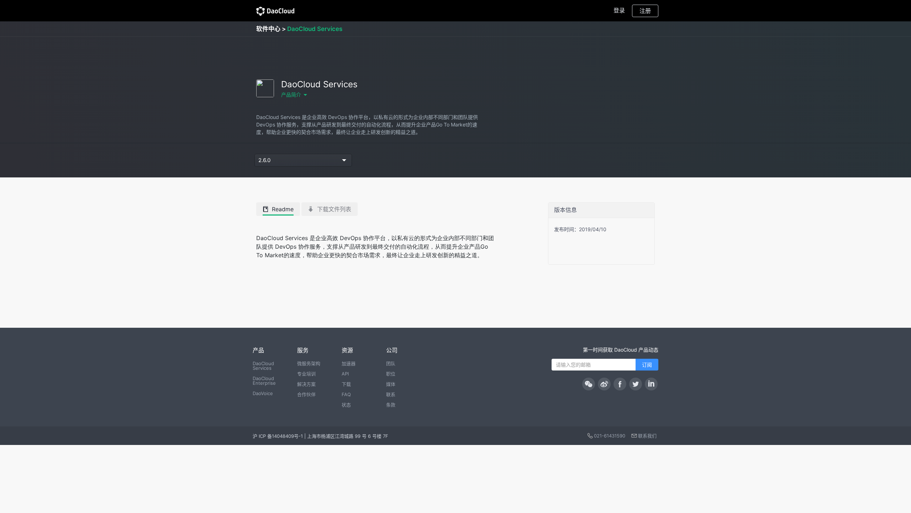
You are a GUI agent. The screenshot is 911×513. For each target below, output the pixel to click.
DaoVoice (263, 393)
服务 (303, 350)
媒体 (390, 384)
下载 (346, 384)
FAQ (346, 394)
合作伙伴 (306, 394)
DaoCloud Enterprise (264, 380)
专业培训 (306, 374)
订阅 (647, 365)
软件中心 (268, 28)
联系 (390, 394)
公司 (391, 350)
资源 (347, 350)
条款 (390, 405)
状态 (346, 405)
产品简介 (291, 95)
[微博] (604, 384)
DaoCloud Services (263, 366)
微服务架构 (308, 363)
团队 (390, 363)
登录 (619, 10)
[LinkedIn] (651, 384)
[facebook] (620, 384)
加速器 (349, 363)
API (345, 374)
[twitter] (635, 384)
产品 (258, 350)
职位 (390, 374)
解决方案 (306, 384)
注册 (645, 10)
